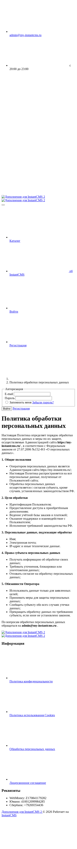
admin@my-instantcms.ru (25, 35)
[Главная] (39, 378)
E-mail (9, 394)
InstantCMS (9, 815)
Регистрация (21, 408)
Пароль (10, 398)
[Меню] (3, 204)
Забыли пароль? (43, 402)
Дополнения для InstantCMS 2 (22, 811)
